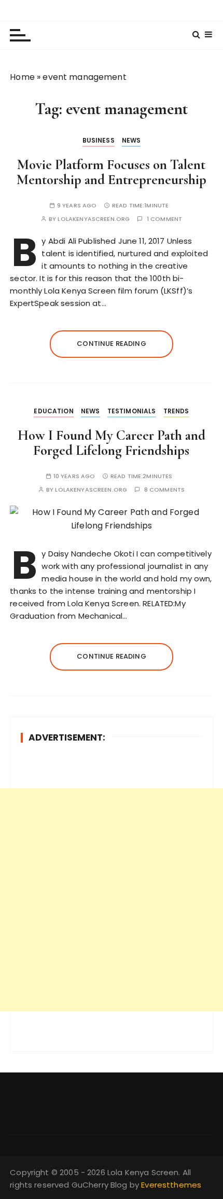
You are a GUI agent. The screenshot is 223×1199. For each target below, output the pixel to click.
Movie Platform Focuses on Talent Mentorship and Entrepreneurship (111, 172)
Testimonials (131, 411)
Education (53, 411)
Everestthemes (171, 1184)
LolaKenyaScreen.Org (94, 219)
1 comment (164, 219)
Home (22, 77)
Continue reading (111, 343)
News (131, 140)
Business (98, 140)
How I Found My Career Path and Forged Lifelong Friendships (111, 443)
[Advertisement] (111, 899)
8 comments (164, 490)
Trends (176, 411)
